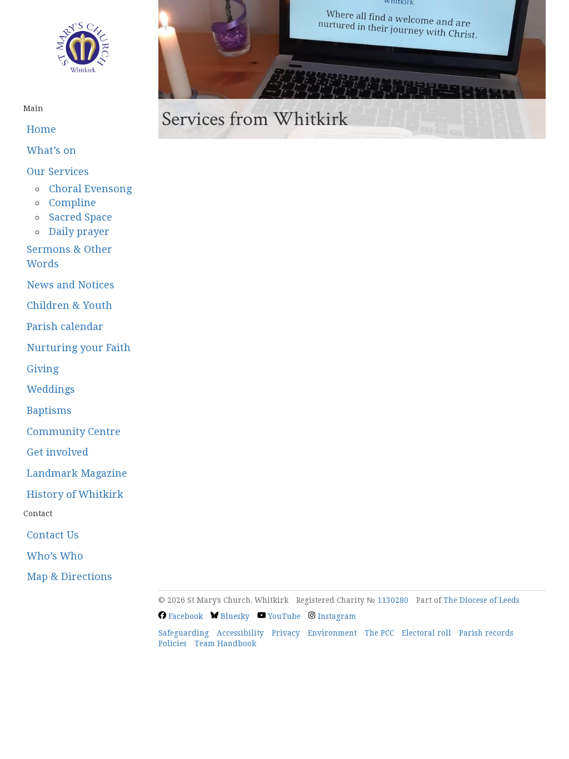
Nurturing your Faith (79, 347)
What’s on (51, 150)
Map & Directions (69, 576)
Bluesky (233, 616)
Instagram (336, 616)
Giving (42, 368)
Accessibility (240, 632)
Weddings (51, 389)
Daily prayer (79, 231)
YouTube (283, 616)
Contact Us (53, 535)
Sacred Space (80, 217)
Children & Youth (69, 305)
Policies (172, 643)
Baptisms (49, 410)
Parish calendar (65, 326)
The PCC (379, 632)
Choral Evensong (90, 188)
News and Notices (70, 285)
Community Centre (74, 431)
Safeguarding (183, 632)
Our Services (58, 171)
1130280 (392, 600)
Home (41, 129)
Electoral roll (426, 632)
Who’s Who (55, 556)
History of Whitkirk (75, 494)
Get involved (57, 452)
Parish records (486, 632)
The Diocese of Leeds (481, 600)
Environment (332, 632)
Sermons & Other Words (69, 256)
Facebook (184, 616)
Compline (72, 202)
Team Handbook (225, 643)
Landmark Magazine (77, 473)
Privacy (286, 632)
